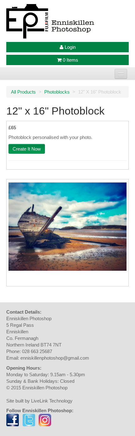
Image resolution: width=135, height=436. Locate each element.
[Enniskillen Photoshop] (67, 21)
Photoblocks (57, 92)
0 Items (70, 60)
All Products (23, 92)
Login (69, 47)
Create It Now (27, 148)
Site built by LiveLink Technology (39, 400)
